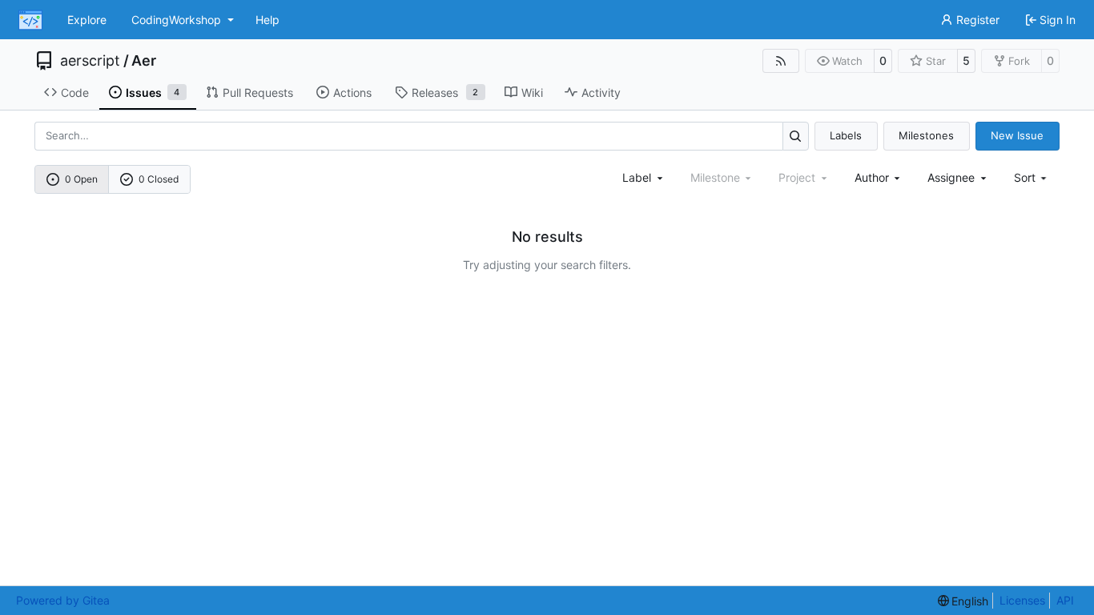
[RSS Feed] (780, 61)
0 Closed (159, 179)
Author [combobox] (872, 177)
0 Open (81, 179)
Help (267, 19)
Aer (143, 61)
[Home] (30, 20)
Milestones (926, 135)
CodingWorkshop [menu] (176, 19)
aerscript (90, 61)
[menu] (1032, 177)
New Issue (1017, 135)
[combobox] (644, 177)
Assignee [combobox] (951, 177)
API (1065, 600)
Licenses (1022, 600)
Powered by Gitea (63, 600)
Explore (87, 19)
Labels (846, 135)
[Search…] (795, 136)
